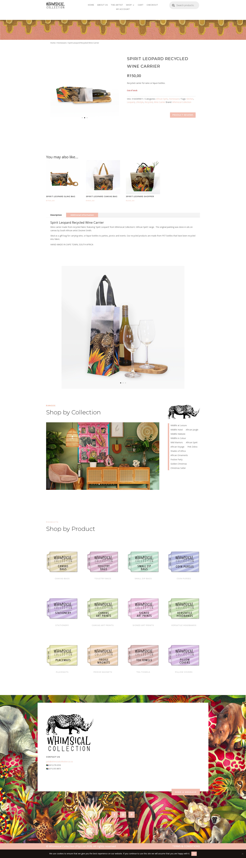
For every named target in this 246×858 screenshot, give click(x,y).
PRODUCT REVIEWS (182, 115)
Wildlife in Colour (178, 438)
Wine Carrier (159, 102)
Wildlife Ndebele (178, 434)
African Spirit (162, 98)
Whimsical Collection (181, 102)
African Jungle (192, 430)
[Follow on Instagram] (123, 815)
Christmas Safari (178, 468)
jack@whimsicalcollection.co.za (59, 761)
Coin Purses (184, 578)
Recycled (149, 102)
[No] (242, 853)
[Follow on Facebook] (114, 815)
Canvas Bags (62, 578)
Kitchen (189, 98)
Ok (194, 853)
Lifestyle (140, 102)
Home (91, 5)
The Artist (117, 5)
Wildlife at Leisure (179, 425)
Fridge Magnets (103, 672)
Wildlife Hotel (177, 430)
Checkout (152, 5)
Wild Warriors (177, 443)
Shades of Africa (178, 451)
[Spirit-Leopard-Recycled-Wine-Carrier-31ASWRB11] (84, 122)
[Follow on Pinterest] (131, 815)
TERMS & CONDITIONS (186, 846)
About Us (102, 5)
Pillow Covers (183, 672)
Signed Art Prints (143, 625)
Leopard (131, 102)
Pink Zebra (192, 447)
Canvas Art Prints (103, 625)
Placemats (62, 672)
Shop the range (128, 465)
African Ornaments (179, 455)
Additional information (82, 215)
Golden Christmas (179, 464)
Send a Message (185, 792)
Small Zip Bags (143, 578)
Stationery (62, 625)
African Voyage (103, 455)
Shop (129, 5)
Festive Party (177, 460)
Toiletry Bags (102, 578)
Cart (141, 5)
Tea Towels (143, 672)
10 (113, 484)
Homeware (61, 42)
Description (56, 215)
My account (123, 9)
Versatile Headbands (183, 625)
